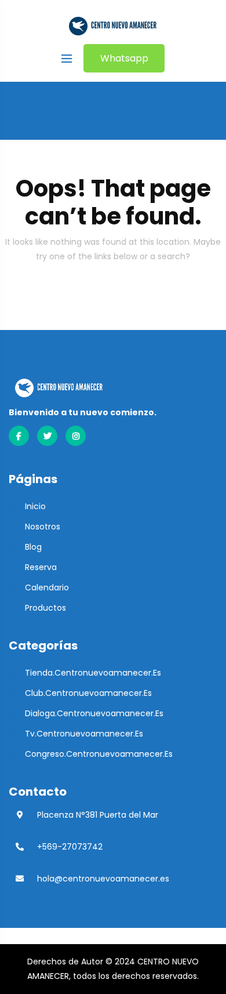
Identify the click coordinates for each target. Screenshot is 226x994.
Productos (45, 608)
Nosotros (42, 526)
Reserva (41, 567)
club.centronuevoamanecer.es (88, 693)
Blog (33, 547)
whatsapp (124, 58)
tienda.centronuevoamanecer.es (93, 673)
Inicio (35, 506)
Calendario (47, 587)
